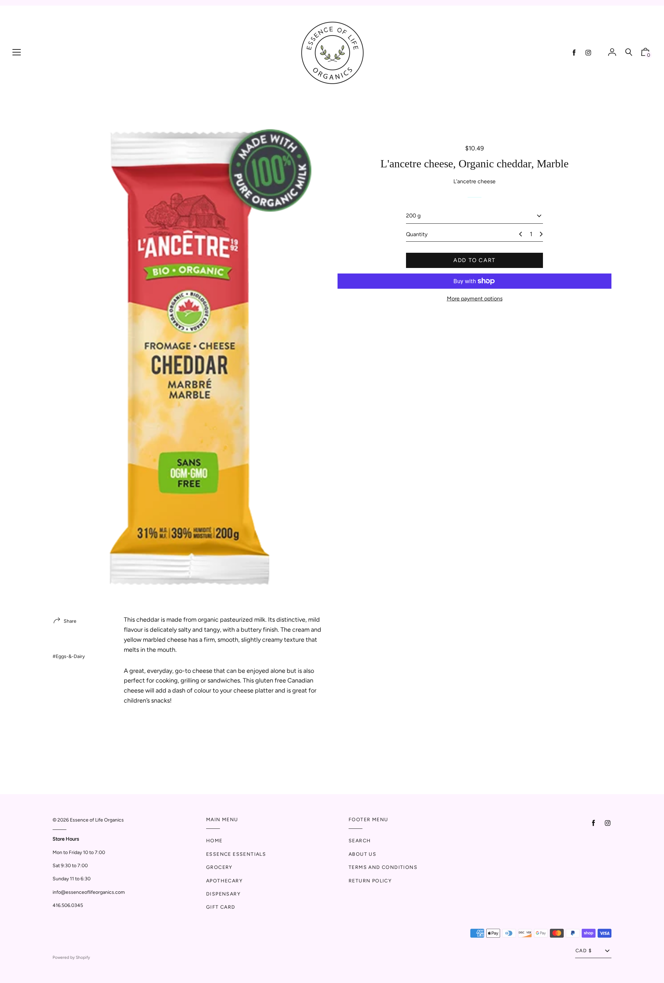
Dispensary (223, 894)
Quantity (416, 234)
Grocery (219, 867)
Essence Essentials (236, 854)
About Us (362, 854)
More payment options (474, 298)
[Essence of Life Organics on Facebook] (574, 53)
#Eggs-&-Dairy (69, 656)
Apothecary (224, 881)
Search (360, 841)
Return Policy (370, 881)
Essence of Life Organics (97, 820)
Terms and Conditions (383, 867)
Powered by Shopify (71, 957)
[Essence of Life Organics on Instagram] (588, 53)
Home (214, 841)
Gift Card (221, 907)
